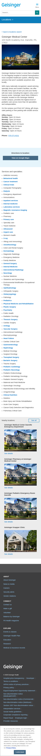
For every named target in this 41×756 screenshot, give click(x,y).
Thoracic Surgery (10, 319)
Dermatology (8, 251)
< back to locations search (12, 32)
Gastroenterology (10, 345)
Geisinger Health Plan (11, 636)
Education (7, 640)
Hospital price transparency (13, 678)
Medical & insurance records (14, 648)
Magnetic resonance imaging (15, 210)
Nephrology (8, 348)
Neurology (7, 273)
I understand (20, 752)
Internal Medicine (10, 267)
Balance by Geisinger (11, 617)
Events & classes (9, 632)
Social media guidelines (12, 712)
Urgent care (8, 232)
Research (7, 644)
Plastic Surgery (9, 307)
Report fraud (8, 718)
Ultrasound (7, 229)
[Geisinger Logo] (11, 5)
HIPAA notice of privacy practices (16, 684)
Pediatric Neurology (11, 370)
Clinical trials (8, 185)
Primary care (8, 219)
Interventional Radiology (13, 270)
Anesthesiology (9, 245)
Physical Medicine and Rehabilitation (18, 304)
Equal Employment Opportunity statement (19, 691)
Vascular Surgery (10, 329)
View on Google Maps (20, 158)
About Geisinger (9, 580)
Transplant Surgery (11, 357)
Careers (6, 588)
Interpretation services (11, 709)
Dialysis (6, 191)
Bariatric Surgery (10, 360)
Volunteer (7, 613)
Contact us (7, 605)
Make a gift (7, 609)
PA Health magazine (11, 621)
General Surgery (10, 263)
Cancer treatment (10, 182)
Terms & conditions (10, 681)
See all (34, 420)
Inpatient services (10, 201)
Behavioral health (10, 178)
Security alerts (8, 592)
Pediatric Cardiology (11, 367)
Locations (6, 19)
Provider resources (10, 721)
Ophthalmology (9, 288)
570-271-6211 (13, 136)
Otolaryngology (9, 294)
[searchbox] (18, 12)
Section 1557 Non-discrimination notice (18, 705)
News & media (8, 584)
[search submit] (37, 12)
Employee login (21, 718)
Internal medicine (10, 204)
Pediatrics (7, 300)
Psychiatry (7, 310)
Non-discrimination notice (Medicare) (17, 702)
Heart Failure (8, 338)
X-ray (5, 238)
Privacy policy (8, 688)
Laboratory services (11, 207)
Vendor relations (9, 596)
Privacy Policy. (11, 748)
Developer (30, 678)
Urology (6, 326)
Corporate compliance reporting (15, 715)
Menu (37, 7)
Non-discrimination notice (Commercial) (18, 699)
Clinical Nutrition (10, 395)
